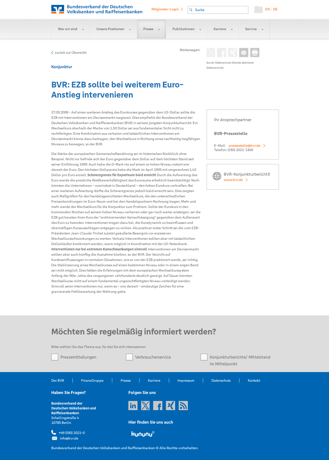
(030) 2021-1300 (240, 150)
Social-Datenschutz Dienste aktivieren (230, 62)
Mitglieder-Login (165, 9)
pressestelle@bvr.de (244, 145)
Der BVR (57, 380)
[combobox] (218, 10)
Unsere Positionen (110, 29)
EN (267, 9)
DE (275, 9)
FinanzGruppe (92, 380)
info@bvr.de (69, 438)
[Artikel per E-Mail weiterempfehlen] (242, 53)
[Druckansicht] (253, 53)
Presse (148, 29)
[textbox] (221, 9)
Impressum (186, 380)
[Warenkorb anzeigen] (259, 10)
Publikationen (183, 29)
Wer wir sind (67, 29)
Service (251, 29)
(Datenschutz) (215, 67)
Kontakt (254, 380)
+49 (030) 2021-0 (72, 433)
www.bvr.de (233, 180)
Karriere (220, 29)
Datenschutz (221, 380)
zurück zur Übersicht (70, 52)
